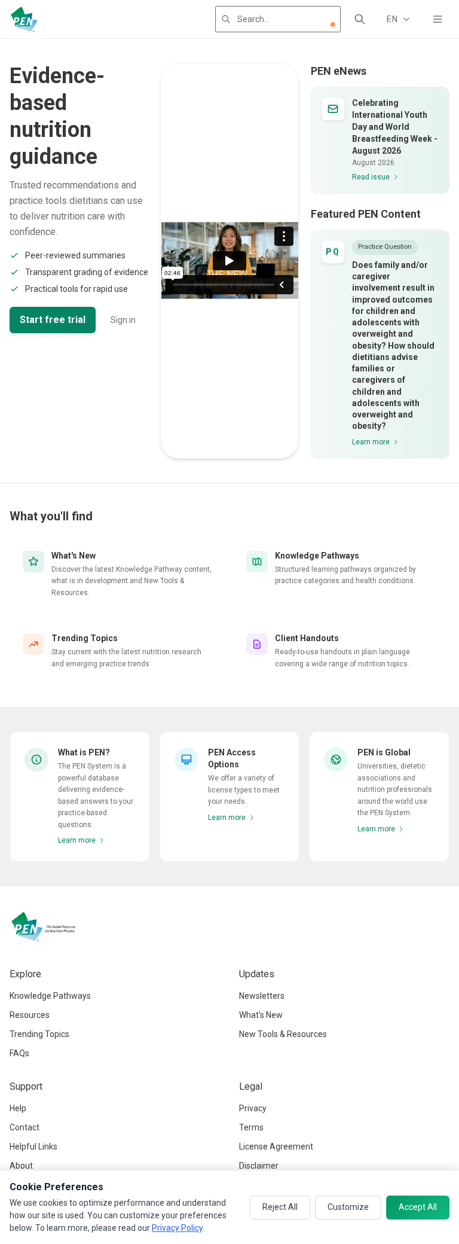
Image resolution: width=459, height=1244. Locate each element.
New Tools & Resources (283, 1034)
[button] (333, 24)
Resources (30, 1015)
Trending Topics (39, 1034)
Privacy (253, 1108)
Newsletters (261, 996)
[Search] (360, 19)
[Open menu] (437, 19)
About (21, 1165)
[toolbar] (333, 24)
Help (18, 1108)
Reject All (280, 1207)
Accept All (418, 1207)
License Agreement (276, 1146)
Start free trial (52, 319)
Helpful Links (33, 1146)
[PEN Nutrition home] (24, 19)
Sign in (123, 320)
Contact (24, 1127)
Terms (251, 1127)
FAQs (19, 1053)
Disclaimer (259, 1165)
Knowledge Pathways (50, 996)
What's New (261, 1015)
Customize (348, 1207)
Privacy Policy (177, 1228)
